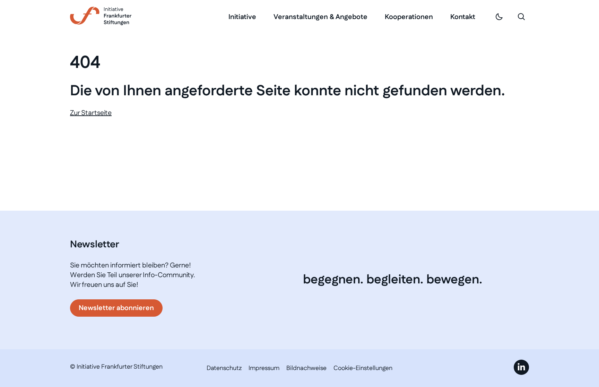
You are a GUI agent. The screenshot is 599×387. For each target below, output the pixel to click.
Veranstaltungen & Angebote (320, 17)
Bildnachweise (306, 368)
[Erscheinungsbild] (499, 16)
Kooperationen (409, 17)
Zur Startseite (91, 113)
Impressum (264, 368)
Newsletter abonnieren (116, 308)
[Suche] (521, 16)
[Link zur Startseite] (101, 16)
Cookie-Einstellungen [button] (362, 368)
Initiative (242, 17)
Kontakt (462, 17)
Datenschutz (224, 368)
